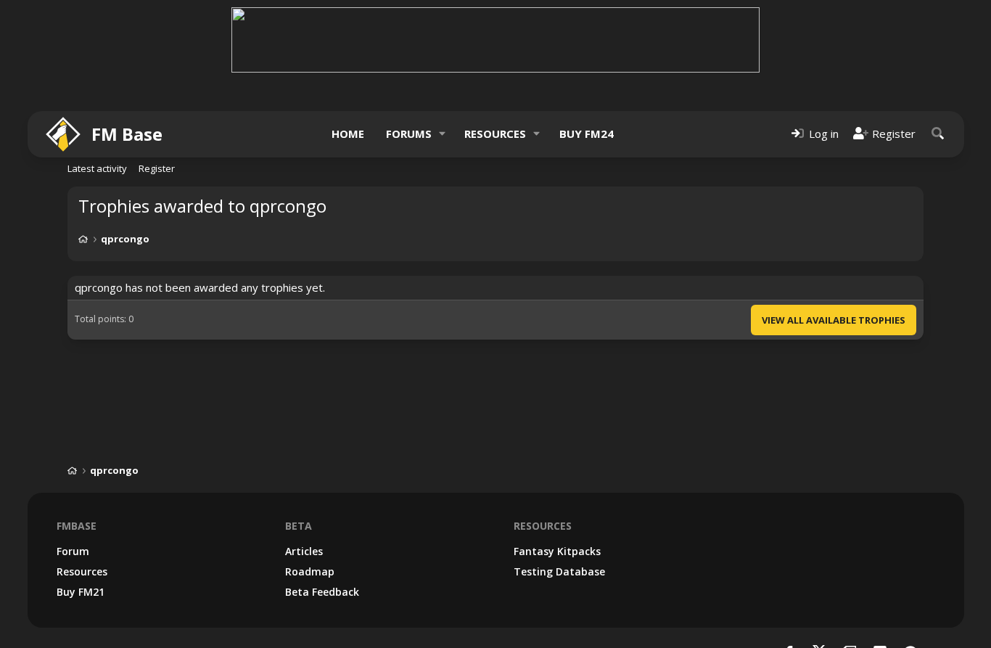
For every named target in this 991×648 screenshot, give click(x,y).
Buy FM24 (586, 133)
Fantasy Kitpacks (557, 551)
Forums (409, 133)
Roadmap (309, 571)
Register (157, 168)
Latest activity (97, 168)
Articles (304, 551)
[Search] (938, 134)
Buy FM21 (80, 592)
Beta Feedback (322, 592)
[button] (441, 134)
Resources (495, 133)
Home (348, 133)
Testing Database (559, 571)
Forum (73, 551)
